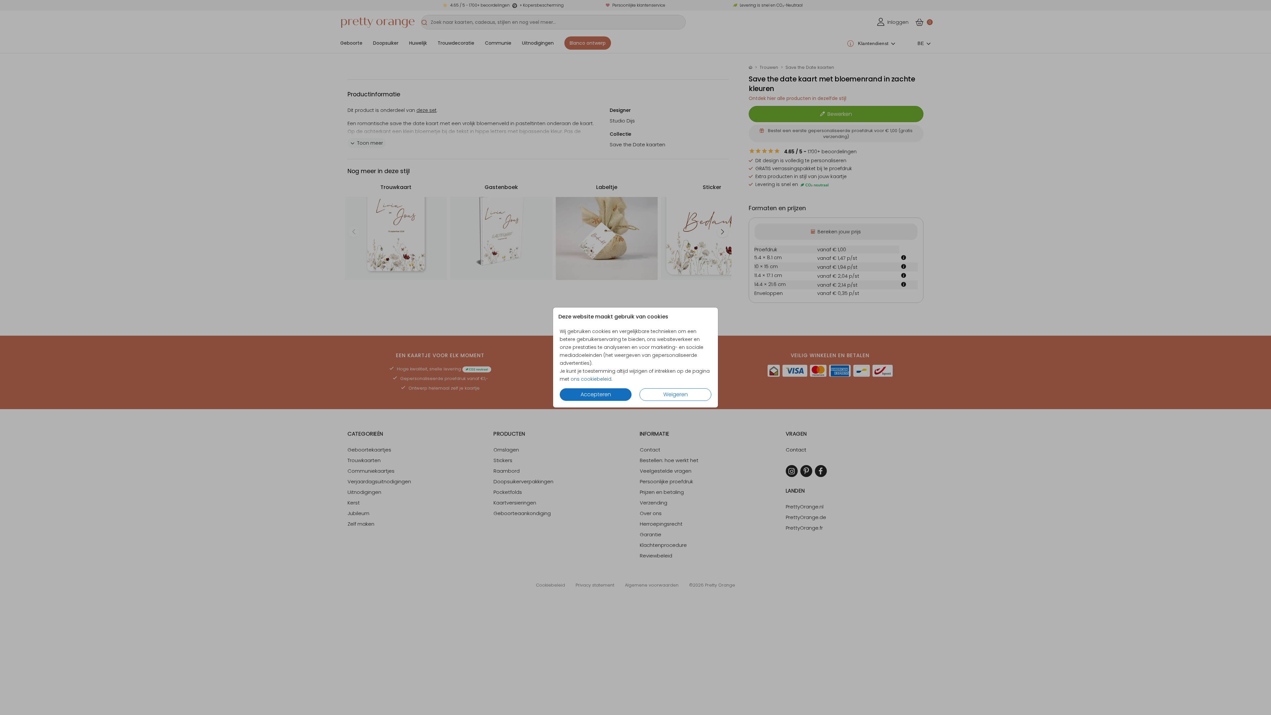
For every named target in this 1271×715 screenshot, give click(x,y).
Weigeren (675, 394)
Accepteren (596, 394)
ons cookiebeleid (591, 379)
